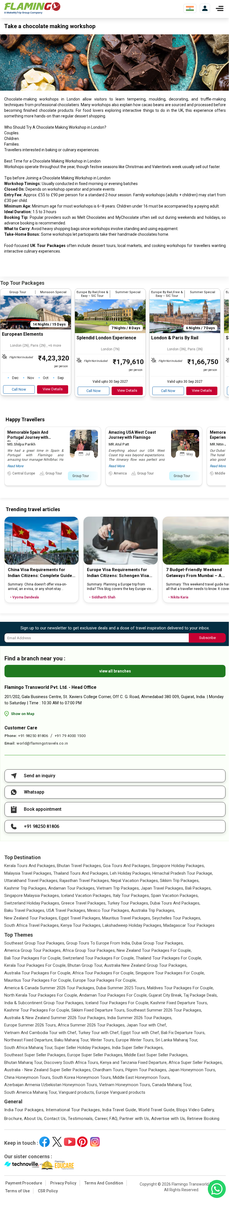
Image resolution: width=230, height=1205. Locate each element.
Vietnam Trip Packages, (118, 888)
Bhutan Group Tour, (85, 965)
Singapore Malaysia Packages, (32, 895)
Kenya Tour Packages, (81, 925)
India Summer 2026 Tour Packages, (139, 1017)
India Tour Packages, (24, 1109)
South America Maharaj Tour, (31, 1092)
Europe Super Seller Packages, (95, 1054)
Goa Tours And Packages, (127, 865)
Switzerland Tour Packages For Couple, (99, 958)
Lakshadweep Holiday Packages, (132, 925)
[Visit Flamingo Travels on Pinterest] (82, 1141)
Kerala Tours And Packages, (30, 865)
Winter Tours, (102, 1040)
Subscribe (207, 638)
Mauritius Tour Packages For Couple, (38, 980)
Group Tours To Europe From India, (98, 943)
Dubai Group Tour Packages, (158, 943)
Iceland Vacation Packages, (86, 895)
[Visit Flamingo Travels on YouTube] (69, 1141)
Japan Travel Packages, (162, 888)
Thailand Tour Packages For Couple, (169, 958)
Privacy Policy (63, 1183)
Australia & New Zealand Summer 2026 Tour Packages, (55, 1017)
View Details (53, 389)
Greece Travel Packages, (83, 903)
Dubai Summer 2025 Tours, (121, 987)
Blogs (181, 1109)
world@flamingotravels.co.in (42, 743)
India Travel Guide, (119, 1109)
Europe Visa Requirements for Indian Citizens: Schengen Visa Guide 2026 (118, 573)
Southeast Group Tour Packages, (34, 943)
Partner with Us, (134, 1118)
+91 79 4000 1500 (70, 736)
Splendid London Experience (106, 337)
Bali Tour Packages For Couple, (32, 958)
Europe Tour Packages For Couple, (105, 980)
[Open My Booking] (205, 8)
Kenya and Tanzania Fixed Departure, (133, 1062)
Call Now (19, 389)
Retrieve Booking (203, 1118)
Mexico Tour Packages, (108, 910)
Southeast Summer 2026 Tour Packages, (164, 1010)
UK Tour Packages (48, 245)
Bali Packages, (198, 888)
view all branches (115, 671)
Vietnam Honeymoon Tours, (125, 1084)
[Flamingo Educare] (56, 1165)
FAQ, (113, 1118)
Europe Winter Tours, (135, 1040)
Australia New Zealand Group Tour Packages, (145, 965)
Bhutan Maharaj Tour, (23, 1062)
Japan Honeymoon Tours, (192, 1069)
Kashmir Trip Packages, (25, 888)
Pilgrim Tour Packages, (146, 1069)
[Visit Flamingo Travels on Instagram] (95, 1141)
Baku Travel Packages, (24, 910)
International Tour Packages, (73, 1109)
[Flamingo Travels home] (32, 8)
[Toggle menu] (219, 8)
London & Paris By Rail (174, 337)
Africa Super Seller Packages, (196, 1062)
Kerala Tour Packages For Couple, (35, 965)
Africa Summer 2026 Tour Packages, (91, 1025)
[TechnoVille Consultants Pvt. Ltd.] (21, 1165)
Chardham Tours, (108, 1069)
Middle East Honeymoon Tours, (141, 1077)
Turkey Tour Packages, (128, 903)
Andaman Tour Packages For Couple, (113, 995)
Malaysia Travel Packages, (28, 873)
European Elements (22, 334)
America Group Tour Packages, (32, 950)
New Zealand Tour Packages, (31, 918)
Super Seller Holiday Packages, (82, 1047)
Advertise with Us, (168, 1118)
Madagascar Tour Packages (189, 925)
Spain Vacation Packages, (175, 895)
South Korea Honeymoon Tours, (82, 1077)
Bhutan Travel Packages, (79, 865)
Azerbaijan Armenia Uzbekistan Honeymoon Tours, (51, 1084)
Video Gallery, (201, 1109)
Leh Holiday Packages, (130, 873)
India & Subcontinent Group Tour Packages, (44, 1002)
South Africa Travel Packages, (31, 925)
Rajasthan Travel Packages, (84, 880)
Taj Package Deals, (200, 995)
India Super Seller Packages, (138, 1047)
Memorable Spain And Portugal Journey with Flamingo (27, 437)
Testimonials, (81, 1118)
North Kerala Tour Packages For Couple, (41, 995)
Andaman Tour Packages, (71, 888)
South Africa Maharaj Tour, (28, 1047)
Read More (15, 466)
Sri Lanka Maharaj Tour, (176, 1040)
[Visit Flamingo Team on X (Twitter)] (57, 1141)
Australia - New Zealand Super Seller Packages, (47, 1069)
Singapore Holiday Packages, (178, 865)
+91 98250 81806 (33, 736)
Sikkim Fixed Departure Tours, (98, 1010)
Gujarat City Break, (165, 995)
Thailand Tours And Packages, (81, 873)
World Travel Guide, (156, 1109)
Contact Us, (55, 1118)
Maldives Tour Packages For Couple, (180, 987)
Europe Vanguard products (120, 1092)
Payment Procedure (23, 1183)
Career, (102, 1118)
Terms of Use (17, 1191)
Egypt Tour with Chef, (140, 1032)
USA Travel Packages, (66, 910)
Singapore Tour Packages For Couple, (170, 972)
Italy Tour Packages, (131, 895)
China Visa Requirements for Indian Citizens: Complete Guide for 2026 (40, 573)
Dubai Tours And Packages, (175, 903)
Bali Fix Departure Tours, (183, 1032)
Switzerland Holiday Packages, (32, 903)
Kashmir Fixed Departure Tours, (179, 1002)
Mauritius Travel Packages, (126, 918)
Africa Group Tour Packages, (89, 950)
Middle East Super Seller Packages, (156, 1054)
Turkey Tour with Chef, (98, 1032)
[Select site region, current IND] (189, 8)
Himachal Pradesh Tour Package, (182, 873)
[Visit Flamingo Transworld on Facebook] (44, 1141)
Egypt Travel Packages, (80, 918)
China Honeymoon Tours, (27, 1077)
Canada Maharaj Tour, (172, 1084)
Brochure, (13, 1118)
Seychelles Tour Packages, (176, 918)
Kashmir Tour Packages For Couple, (37, 1010)
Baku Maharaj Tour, (71, 1040)
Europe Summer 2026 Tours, (30, 1025)
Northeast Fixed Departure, (28, 1040)
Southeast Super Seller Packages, (35, 1054)
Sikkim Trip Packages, (179, 880)
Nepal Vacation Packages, (135, 880)
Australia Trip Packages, (153, 910)
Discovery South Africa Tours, (71, 1062)
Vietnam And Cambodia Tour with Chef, (40, 1032)
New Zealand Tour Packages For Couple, (154, 950)
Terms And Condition (103, 1183)
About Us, (33, 1118)
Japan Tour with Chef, (147, 1025)
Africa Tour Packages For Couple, (103, 972)
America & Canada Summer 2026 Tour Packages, (49, 987)
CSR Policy (48, 1191)
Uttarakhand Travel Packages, (31, 880)
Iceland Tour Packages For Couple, (117, 1002)
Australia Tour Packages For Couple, (37, 972)
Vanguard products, (77, 1092)
